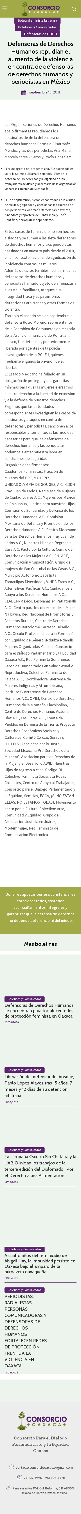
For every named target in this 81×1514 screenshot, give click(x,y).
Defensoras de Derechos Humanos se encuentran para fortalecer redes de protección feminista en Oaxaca (39, 1011)
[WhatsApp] (50, 110)
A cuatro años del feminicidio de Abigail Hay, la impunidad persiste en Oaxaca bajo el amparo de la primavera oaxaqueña (39, 1263)
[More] (61, 110)
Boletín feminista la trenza (37, 20)
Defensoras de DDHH (40, 34)
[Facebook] (19, 110)
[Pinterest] (40, 110)
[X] (29, 110)
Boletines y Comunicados (37, 27)
